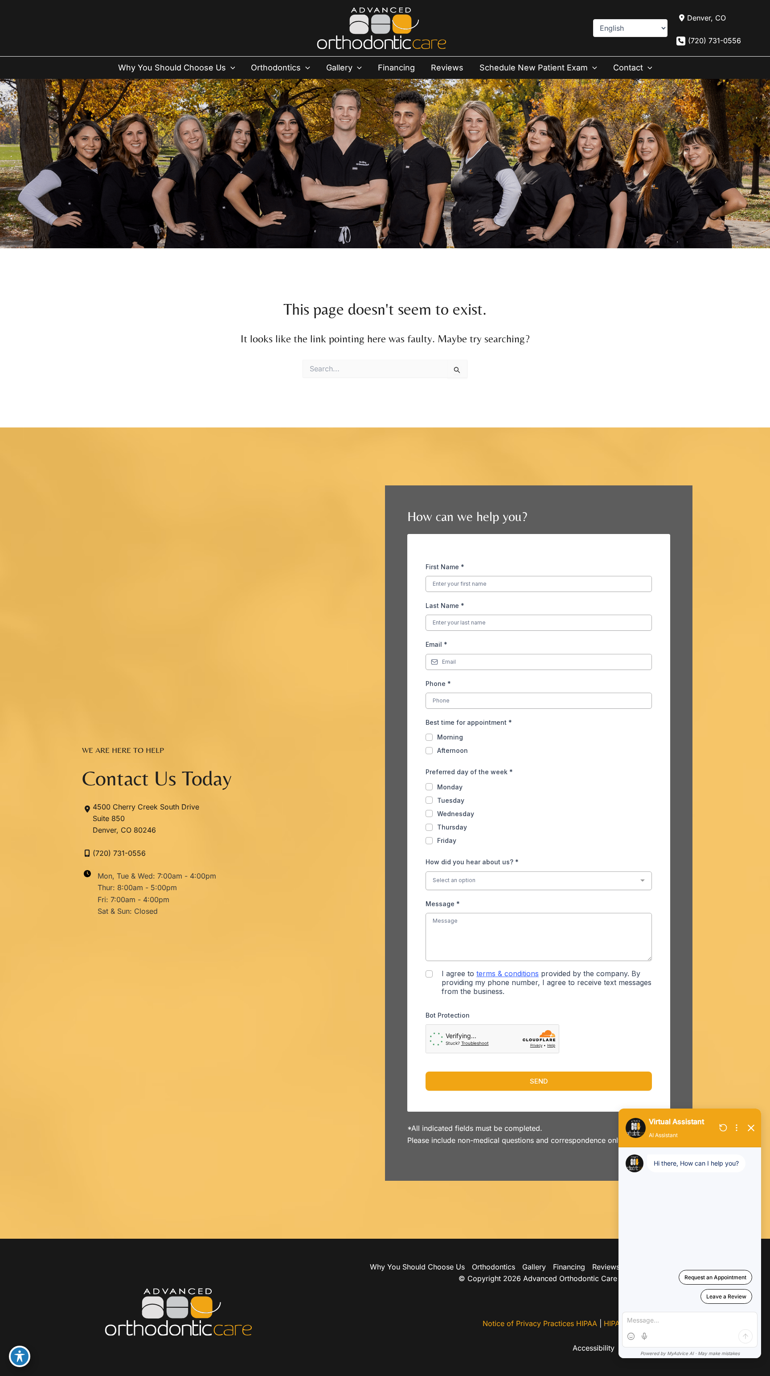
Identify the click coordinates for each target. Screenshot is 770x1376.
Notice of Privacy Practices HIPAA (540, 1323)
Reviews (606, 1266)
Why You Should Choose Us (417, 1266)
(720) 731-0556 (714, 40)
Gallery (534, 1266)
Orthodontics (493, 1266)
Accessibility (593, 1347)
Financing (569, 1266)
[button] (230, 67)
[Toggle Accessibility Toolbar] (19, 1356)
